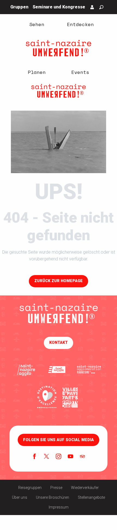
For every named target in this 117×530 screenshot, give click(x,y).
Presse (56, 487)
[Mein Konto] (92, 7)
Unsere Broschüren (52, 497)
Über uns (19, 497)
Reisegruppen (30, 487)
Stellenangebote (91, 497)
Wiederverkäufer (85, 487)
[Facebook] (35, 456)
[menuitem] (37, 24)
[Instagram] (58, 456)
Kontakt (58, 342)
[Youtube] (70, 456)
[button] (101, 7)
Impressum (59, 507)
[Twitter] (47, 456)
